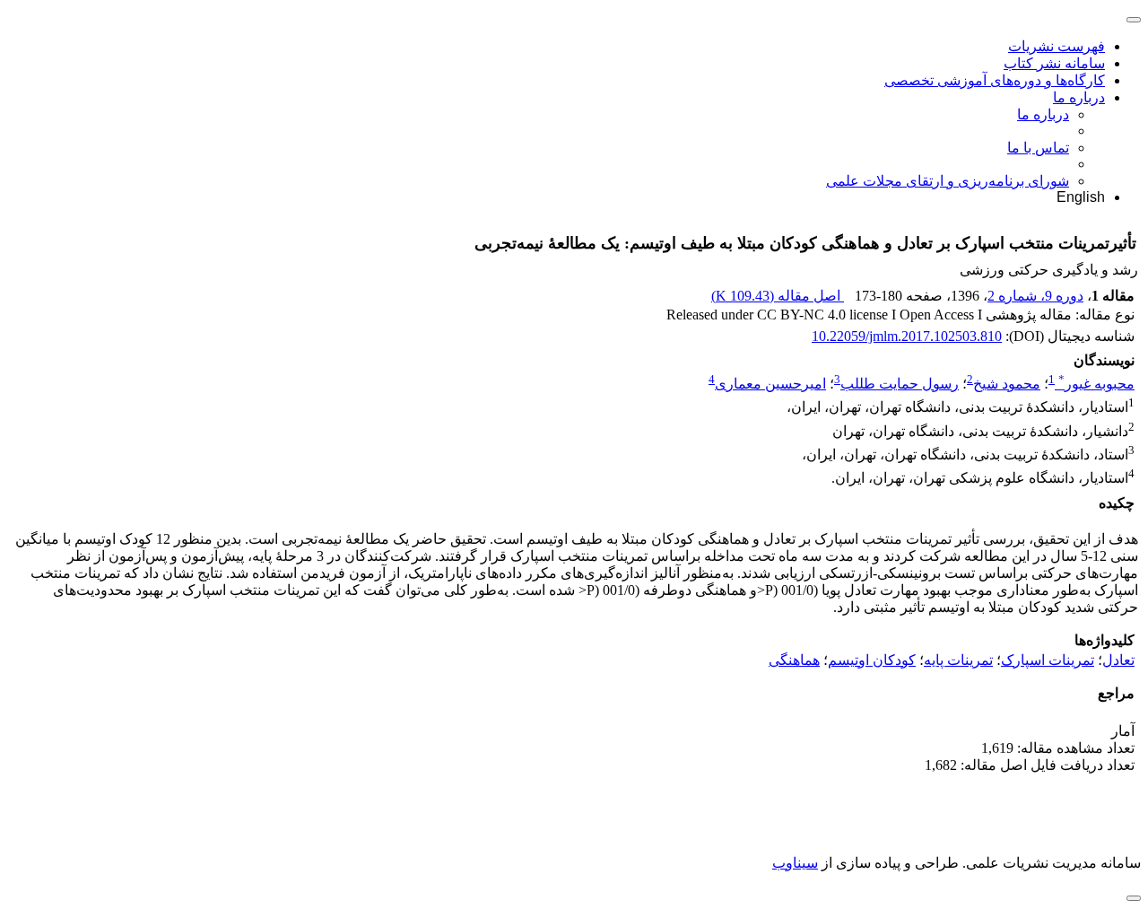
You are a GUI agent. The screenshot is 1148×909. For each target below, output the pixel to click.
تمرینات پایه (958, 660)
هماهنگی (794, 660)
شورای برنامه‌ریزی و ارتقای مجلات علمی (947, 180)
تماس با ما (1038, 147)
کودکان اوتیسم (872, 660)
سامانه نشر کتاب (1054, 63)
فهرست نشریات (1056, 46)
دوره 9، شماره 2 (1035, 295)
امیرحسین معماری (770, 383)
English (1081, 197)
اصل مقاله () (777, 295)
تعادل (1118, 660)
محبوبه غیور (1096, 383)
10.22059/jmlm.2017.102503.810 (907, 336)
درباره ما (1079, 97)
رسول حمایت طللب (899, 383)
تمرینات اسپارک (1047, 660)
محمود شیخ (1006, 383)
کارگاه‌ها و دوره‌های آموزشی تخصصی (994, 80)
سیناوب (795, 862)
